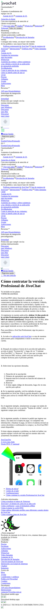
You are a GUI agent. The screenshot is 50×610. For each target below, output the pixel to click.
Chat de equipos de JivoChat (12, 562)
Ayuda (3, 81)
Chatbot (20, 26)
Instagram (38, 26)
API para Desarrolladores (10, 588)
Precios (4, 77)
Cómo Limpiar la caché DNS (12, 508)
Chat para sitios (9, 26)
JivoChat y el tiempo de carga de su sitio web (18, 504)
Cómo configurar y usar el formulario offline (18, 506)
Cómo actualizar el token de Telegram (15, 501)
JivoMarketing (8, 37)
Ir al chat (5, 540)
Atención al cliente (8, 19)
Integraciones (15, 49)
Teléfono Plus (27, 49)
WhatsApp (29, 26)
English (4, 141)
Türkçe (9, 141)
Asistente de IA (21, 16)
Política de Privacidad (9, 579)
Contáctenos (5, 583)
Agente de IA (8, 16)
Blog (3, 86)
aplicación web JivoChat (21, 336)
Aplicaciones (6, 83)
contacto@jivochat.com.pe (11, 592)
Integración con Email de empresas (14, 564)
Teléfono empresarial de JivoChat (16, 46)
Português (16, 141)
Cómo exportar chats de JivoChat (13, 514)
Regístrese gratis (8, 136)
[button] (25, 7)
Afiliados (4, 79)
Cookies (4, 581)
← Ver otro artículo (8, 275)
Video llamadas (40, 49)
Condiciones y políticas (10, 577)
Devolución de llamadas (25, 37)
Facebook (4, 546)
